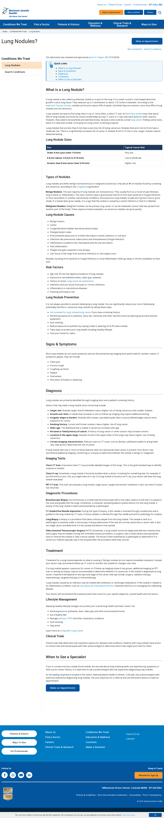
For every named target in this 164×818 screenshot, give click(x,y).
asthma (62, 618)
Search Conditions (152, 49)
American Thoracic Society (58, 105)
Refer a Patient (134, 12)
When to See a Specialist (69, 79)
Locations (91, 742)
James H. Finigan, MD (98, 57)
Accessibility (135, 795)
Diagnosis (63, 73)
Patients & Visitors (68, 24)
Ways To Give (19, 742)
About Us (102, 4)
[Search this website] (159, 12)
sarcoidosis (85, 585)
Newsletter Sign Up (148, 775)
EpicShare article (134, 113)
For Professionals (19, 751)
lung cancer (136, 119)
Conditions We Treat (15, 24)
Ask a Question (134, 49)
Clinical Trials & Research (122, 24)
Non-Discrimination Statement (112, 795)
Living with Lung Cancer (71, 630)
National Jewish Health (153, 801)
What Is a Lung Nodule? (69, 68)
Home (5, 31)
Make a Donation (95, 747)
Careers (128, 4)
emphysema (87, 281)
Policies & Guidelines (86, 795)
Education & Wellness (95, 24)
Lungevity (81, 186)
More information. (128, 815)
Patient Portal (115, 4)
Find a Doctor (42, 24)
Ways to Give (149, 24)
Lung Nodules (12, 65)
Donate (150, 12)
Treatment (63, 76)
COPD (69, 618)
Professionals (140, 4)
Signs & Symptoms (67, 71)
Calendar (130, 738)
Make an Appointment (111, 12)
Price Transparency (152, 795)
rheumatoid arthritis (103, 585)
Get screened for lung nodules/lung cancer (70, 312)
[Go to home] (21, 12)
